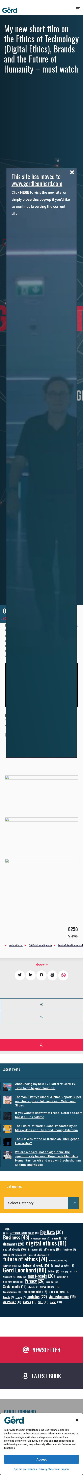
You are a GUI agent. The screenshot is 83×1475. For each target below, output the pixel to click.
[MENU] (78, 10)
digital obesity (14, 1249)
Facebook (69, 1249)
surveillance (50, 1286)
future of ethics (25, 1259)
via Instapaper (62, 1296)
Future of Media (58, 1260)
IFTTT (74, 1271)
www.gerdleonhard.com (36, 183)
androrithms (16, 945)
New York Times (13, 1281)
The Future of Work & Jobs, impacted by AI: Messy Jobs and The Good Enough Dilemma (46, 1128)
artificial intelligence (24, 1233)
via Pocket (12, 1302)
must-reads (41, 1276)
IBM (64, 1271)
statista (33, 1287)
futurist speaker (62, 1265)
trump (21, 1297)
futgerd (21, 1254)
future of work (36, 1265)
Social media (14, 1286)
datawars (13, 1244)
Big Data (51, 1232)
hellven (53, 1271)
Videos (29, 1302)
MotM (21, 1276)
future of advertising (39, 1254)
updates (37, 1296)
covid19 (59, 1238)
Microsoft (9, 1276)
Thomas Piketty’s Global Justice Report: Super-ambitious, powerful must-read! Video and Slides (48, 1101)
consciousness (40, 1238)
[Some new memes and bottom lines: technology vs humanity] (41, 1017)
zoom (56, 1302)
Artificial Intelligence (40, 945)
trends (8, 1297)
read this (52, 1281)
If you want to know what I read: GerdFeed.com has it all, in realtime (48, 1115)
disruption (35, 1249)
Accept (41, 1459)
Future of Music (12, 1265)
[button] (77, 1420)
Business (16, 1237)
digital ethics (46, 1243)
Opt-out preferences (25, 1469)
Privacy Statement (49, 1469)
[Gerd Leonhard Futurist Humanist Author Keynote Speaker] (9, 10)
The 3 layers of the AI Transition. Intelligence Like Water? (47, 1141)
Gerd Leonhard (24, 1269)
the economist (34, 1291)
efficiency (52, 1249)
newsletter (63, 1276)
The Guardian (59, 1291)
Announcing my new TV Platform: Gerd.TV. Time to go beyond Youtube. (45, 1086)
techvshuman (12, 1292)
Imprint (66, 1469)
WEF (43, 1302)
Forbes (8, 1254)
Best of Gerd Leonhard (70, 945)
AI (5, 1233)
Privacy (35, 1281)
